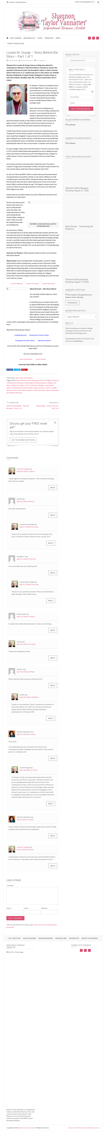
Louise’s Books (41, 359)
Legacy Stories (39, 388)
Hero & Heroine (31, 385)
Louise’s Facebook (32, 283)
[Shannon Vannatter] (53, 31)
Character (55, 380)
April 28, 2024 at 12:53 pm (26, 644)
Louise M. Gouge (50, 388)
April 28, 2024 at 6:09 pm (26, 672)
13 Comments (40, 60)
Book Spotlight (45, 380)
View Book (72, 303)
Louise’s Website (17, 283)
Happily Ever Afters (18, 385)
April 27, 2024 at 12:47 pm (26, 559)
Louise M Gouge (22, 469)
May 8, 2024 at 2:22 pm (25, 819)
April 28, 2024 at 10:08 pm (29, 697)
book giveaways (34, 380)
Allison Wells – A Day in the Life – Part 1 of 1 (47, 407)
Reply (52, 488)
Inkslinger (40, 385)
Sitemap (90, 1128)
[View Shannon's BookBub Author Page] (80, 128)
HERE (25, 1118)
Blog (17, 378)
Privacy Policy (82, 1128)
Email (26, 908)
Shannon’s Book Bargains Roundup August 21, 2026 (77, 189)
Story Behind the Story (14, 393)
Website (44, 908)
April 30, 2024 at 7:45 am (28, 770)
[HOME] (7, 39)
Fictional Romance (40, 383)
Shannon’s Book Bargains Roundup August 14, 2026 (77, 280)
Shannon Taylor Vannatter (36, 390)
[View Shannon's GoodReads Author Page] (80, 147)
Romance (9, 390)
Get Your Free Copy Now (23, 440)
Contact (97, 1128)
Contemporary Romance (15, 383)
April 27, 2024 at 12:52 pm (29, 584)
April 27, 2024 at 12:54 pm (29, 527)
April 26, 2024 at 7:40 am (26, 471)
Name (9, 908)
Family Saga (28, 383)
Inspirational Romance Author (22, 388)
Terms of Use (72, 1128)
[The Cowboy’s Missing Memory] (80, 295)
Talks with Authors (26, 378)
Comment (10, 885)
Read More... (78, 341)
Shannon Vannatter (52, 390)
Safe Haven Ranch (26, 359)
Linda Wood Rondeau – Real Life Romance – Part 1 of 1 (17, 407)
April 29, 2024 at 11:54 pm (26, 734)
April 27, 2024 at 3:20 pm (26, 616)
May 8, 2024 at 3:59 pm (25, 850)
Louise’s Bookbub (48, 283)
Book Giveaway (22, 380)
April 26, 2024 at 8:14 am (26, 501)
